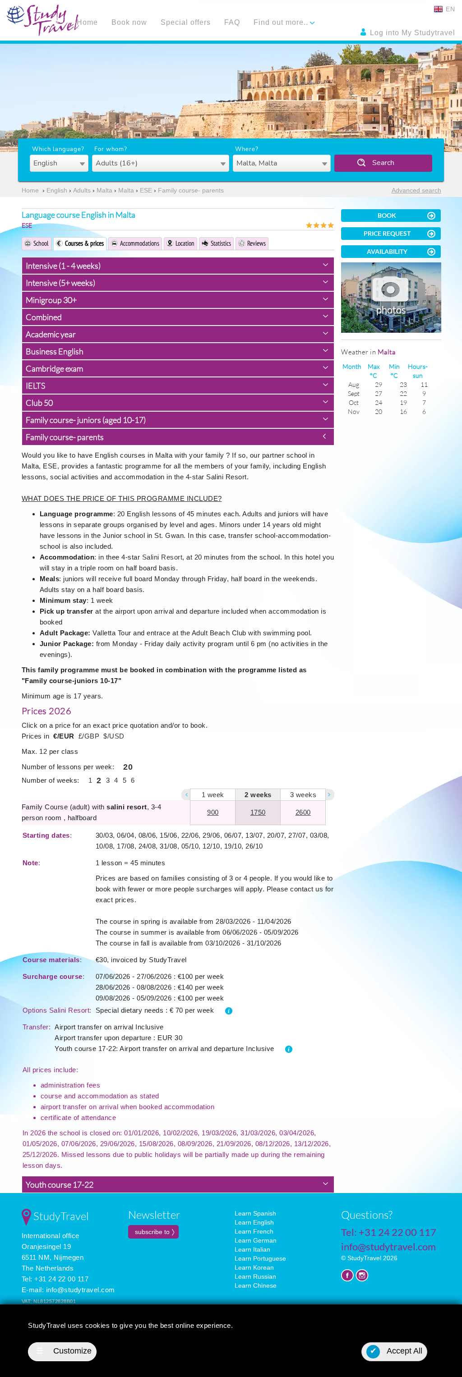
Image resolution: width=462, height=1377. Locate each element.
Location (185, 243)
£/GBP (89, 736)
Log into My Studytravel (411, 33)
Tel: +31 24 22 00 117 (55, 1279)
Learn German (256, 1240)
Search (383, 163)
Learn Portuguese (260, 1258)
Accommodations (139, 243)
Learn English (254, 1222)
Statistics (221, 243)
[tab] (178, 265)
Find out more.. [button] (282, 22)
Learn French (254, 1231)
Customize (64, 1350)
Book (387, 215)
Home (87, 22)
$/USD (114, 736)
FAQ (232, 22)
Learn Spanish (255, 1213)
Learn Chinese (256, 1285)
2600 (303, 812)
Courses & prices (84, 243)
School (41, 243)
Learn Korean (254, 1267)
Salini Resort (162, 557)
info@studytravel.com (80, 1290)
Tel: (388, 1232)
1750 (258, 812)
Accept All (396, 1350)
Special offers (186, 22)
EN (449, 9)
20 (128, 766)
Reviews (256, 243)
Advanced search (416, 190)
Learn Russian (255, 1276)
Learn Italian (252, 1249)
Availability (387, 251)
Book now (129, 22)
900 (213, 812)
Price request (387, 233)
